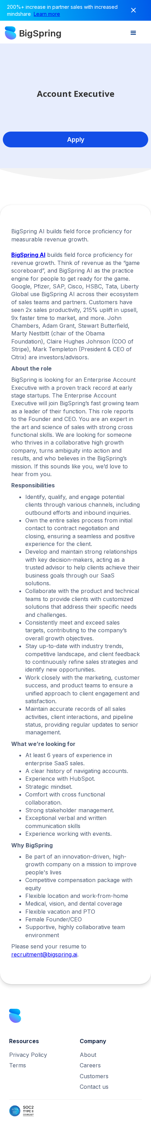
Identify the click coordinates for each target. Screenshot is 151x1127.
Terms (17, 1065)
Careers (90, 1065)
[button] (133, 33)
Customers (94, 1076)
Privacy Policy (28, 1054)
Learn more (47, 14)
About (88, 1054)
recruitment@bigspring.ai (44, 954)
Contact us (94, 1086)
